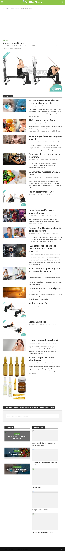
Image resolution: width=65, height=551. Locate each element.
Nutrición (17, 450)
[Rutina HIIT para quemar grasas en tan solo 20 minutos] (14, 273)
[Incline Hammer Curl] (14, 309)
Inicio (4, 8)
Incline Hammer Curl (39, 303)
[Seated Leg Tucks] (14, 328)
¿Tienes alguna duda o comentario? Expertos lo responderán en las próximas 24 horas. (37, 46)
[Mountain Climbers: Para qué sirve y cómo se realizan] (45, 435)
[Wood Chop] (45, 476)
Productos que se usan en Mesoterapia (41, 359)
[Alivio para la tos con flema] (14, 125)
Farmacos (17, 434)
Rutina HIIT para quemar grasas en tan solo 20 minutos (44, 270)
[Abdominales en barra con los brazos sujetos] (45, 454)
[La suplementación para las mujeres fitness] (14, 215)
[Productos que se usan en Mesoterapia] (14, 378)
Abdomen (17, 8)
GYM (7, 8)
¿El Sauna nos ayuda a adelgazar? (45, 288)
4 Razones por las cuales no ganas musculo (45, 138)
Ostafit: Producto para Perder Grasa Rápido (17, 437)
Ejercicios (12, 8)
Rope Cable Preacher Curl (41, 191)
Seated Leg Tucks (37, 321)
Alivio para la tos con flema (42, 120)
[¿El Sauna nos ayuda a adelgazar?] (14, 292)
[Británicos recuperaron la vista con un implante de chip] (14, 105)
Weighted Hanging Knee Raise (42, 532)
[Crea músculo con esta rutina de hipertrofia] (14, 159)
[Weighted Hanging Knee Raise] (45, 521)
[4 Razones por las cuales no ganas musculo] (14, 139)
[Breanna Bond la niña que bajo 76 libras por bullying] (14, 232)
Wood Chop (36, 487)
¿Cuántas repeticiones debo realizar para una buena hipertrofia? (42, 248)
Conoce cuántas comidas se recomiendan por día (17, 453)
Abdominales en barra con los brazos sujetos (44, 464)
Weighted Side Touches (40, 510)
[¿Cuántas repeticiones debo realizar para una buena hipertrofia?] (14, 251)
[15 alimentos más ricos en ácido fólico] (14, 177)
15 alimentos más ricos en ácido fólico (44, 173)
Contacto (11, 549)
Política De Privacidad (22, 549)
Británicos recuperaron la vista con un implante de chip (44, 102)
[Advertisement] (32, 24)
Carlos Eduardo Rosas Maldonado (12, 48)
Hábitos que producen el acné (43, 340)
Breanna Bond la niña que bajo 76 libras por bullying (45, 229)
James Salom (44, 123)
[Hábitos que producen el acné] (14, 345)
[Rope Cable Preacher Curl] (14, 198)
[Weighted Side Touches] (45, 499)
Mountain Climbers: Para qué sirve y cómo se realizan (44, 444)
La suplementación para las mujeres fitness (42, 211)
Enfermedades (17, 467)
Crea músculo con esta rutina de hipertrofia (44, 155)
